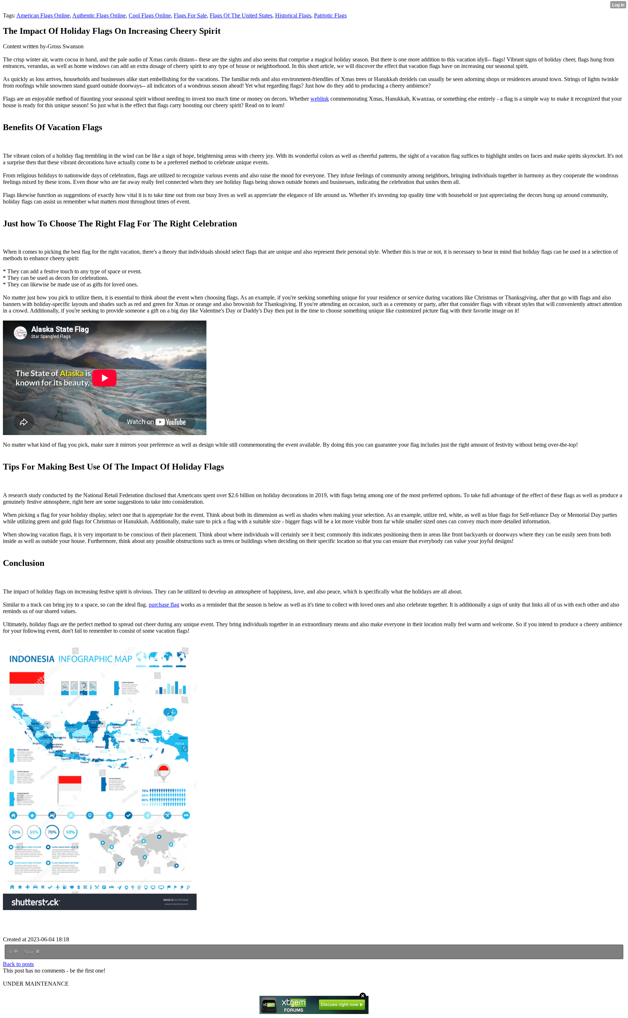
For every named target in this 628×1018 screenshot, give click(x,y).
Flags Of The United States (241, 15)
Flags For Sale (190, 15)
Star (29, 952)
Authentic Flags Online (99, 15)
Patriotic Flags (330, 15)
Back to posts (18, 964)
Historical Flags (293, 15)
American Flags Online (43, 15)
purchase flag (164, 604)
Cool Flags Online (150, 15)
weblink (319, 99)
